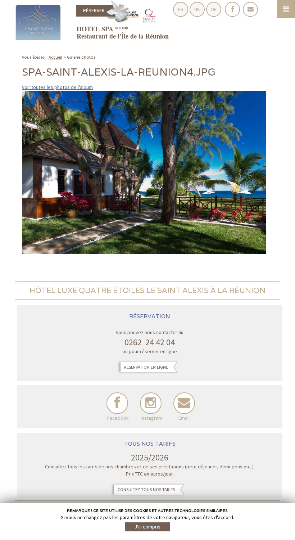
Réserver (94, 10)
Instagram (151, 403)
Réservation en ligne (146, 367)
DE (214, 9)
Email (184, 403)
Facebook (117, 403)
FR (180, 9)
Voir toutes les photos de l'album (57, 87)
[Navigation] (286, 9)
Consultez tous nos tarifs (146, 489)
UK (197, 9)
